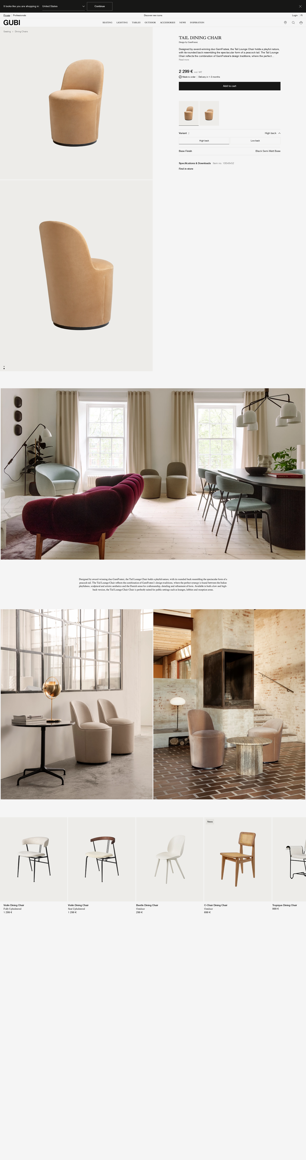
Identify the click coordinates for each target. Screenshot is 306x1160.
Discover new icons (153, 15)
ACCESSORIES (167, 22)
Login (295, 15)
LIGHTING (122, 22)
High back (204, 140)
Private (7, 15)
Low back (255, 140)
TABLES (136, 22)
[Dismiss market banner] (300, 6)
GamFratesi (193, 42)
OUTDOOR (150, 22)
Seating (7, 31)
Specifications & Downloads (195, 163)
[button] (301, 22)
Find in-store (186, 168)
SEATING (107, 22)
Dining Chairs (21, 31)
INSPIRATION (197, 22)
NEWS (182, 22)
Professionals (19, 15)
